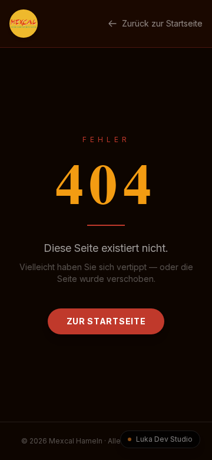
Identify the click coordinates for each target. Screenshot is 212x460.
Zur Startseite (106, 321)
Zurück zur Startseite (162, 23)
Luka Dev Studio (164, 439)
